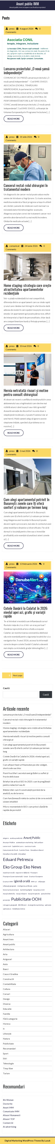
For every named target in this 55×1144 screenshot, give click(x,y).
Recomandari (9, 1048)
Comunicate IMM (11, 1111)
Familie (6, 1013)
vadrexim (48, 905)
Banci (5, 969)
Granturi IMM (8, 881)
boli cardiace (38, 842)
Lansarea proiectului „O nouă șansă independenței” (27, 714)
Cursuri (6, 994)
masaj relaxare (21, 894)
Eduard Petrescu (18, 859)
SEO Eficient (22, 905)
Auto (5, 964)
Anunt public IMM (27, 3)
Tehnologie (8, 1063)
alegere (6, 838)
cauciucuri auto (30, 846)
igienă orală (22, 881)
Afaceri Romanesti (11, 1115)
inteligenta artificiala (24, 886)
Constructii (8, 979)
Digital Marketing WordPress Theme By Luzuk (27, 1140)
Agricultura (8, 934)
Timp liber (8, 1068)
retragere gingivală (10, 905)
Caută (6, 688)
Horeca (6, 1023)
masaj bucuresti (39, 890)
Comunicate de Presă (10, 850)
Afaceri (6, 929)
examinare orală (9, 873)
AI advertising (9, 1126)
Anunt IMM (8, 1107)
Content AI (8, 1123)
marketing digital (26, 890)
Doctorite (7, 1103)
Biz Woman (8, 1100)
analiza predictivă (16, 838)
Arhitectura (8, 949)
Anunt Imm (8, 939)
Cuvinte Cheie (24, 850)
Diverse (6, 1003)
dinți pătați (22, 854)
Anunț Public (31, 838)
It (4, 1028)
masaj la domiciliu (9, 894)
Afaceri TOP (9, 1119)
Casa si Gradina (10, 974)
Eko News (32, 866)
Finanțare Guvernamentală (13, 876)
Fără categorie (10, 1018)
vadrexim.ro (7, 909)
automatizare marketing (24, 842)
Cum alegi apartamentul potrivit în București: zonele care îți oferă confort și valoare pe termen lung (26, 748)
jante (35, 886)
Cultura (6, 989)
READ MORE (13, 118)
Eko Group (12, 866)
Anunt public (9, 944)
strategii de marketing (36, 905)
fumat (26, 876)
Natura (6, 1038)
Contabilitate (9, 984)
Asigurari (7, 959)
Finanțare (34, 873)
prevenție (6, 900)
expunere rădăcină (22, 873)
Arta (5, 954)
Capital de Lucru (18, 846)
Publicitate (8, 1043)
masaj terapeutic (34, 894)
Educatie (7, 1008)
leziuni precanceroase (11, 890)
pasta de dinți (45, 894)
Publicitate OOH (26, 899)
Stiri (5, 1058)
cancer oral (7, 846)
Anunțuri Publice (9, 842)
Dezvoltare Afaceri (37, 850)
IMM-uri (34, 881)
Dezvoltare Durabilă (10, 854)
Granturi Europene (36, 876)
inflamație (41, 881)
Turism (6, 1073)
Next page (17, 675)
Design (6, 999)
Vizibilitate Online (18, 909)
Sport (5, 1053)
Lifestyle (7, 1033)
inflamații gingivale (9, 886)
